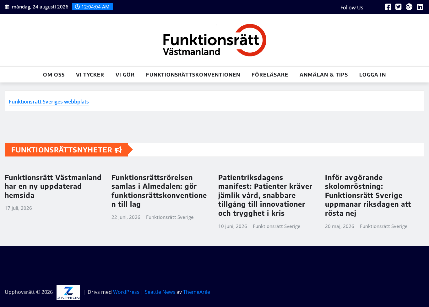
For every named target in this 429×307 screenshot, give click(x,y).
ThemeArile (196, 291)
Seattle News (160, 291)
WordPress (126, 291)
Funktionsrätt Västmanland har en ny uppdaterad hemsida (53, 186)
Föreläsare (270, 74)
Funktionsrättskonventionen (193, 74)
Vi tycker (90, 74)
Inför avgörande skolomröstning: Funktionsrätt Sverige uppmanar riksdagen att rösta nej (368, 195)
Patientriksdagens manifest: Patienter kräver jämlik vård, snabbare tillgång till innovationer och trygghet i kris (265, 195)
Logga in (372, 74)
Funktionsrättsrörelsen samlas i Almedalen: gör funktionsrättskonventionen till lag (159, 191)
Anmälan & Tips (324, 74)
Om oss (54, 74)
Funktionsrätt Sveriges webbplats (49, 101)
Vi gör (125, 74)
